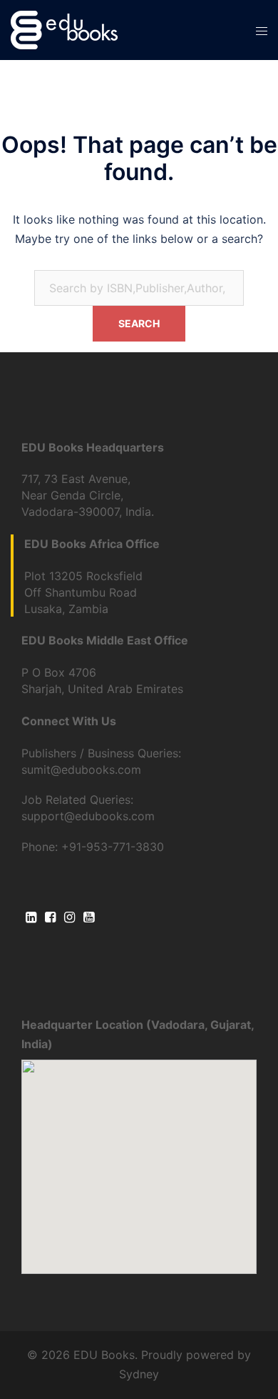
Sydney (139, 1374)
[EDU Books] (64, 28)
